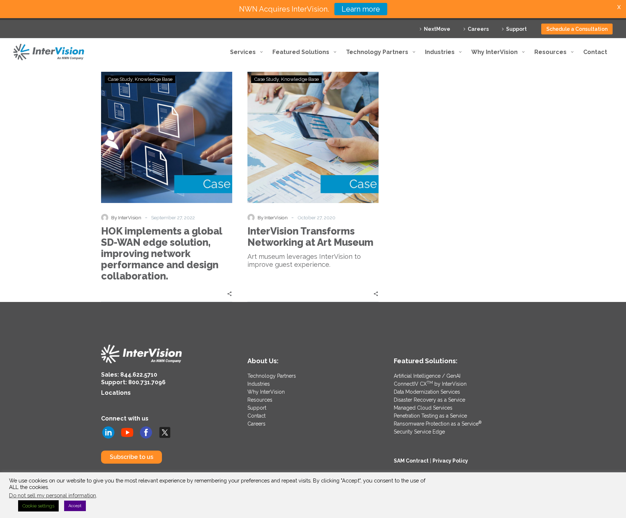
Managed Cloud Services (423, 408)
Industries (258, 384)
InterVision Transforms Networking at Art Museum (310, 236)
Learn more (361, 9)
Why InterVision (266, 392)
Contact (256, 416)
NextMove (437, 29)
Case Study (120, 79)
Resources (259, 400)
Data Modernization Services (427, 392)
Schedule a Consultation (577, 29)
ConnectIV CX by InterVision (430, 384)
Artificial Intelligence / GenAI (427, 376)
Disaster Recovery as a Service (429, 400)
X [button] (619, 7)
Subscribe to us (131, 456)
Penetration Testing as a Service (430, 416)
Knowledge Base (153, 79)
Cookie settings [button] (38, 506)
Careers (478, 29)
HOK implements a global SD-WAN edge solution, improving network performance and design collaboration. (161, 253)
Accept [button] (75, 506)
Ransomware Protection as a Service (437, 424)
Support (516, 29)
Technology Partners (271, 376)
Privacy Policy (450, 461)
